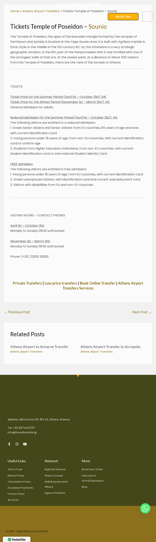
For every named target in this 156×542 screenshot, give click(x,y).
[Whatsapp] (145, 508)
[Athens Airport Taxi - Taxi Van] (15, 17)
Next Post (142, 312)
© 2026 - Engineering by (20, 531)
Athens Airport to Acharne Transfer (39, 346)
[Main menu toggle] (147, 16)
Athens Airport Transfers (26, 352)
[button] (123, 16)
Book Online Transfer (97, 283)
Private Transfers (27, 283)
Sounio (97, 26)
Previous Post (17, 312)
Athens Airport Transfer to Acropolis (110, 346)
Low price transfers (61, 283)
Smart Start (41, 531)
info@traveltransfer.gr (22, 432)
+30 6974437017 (24, 428)
